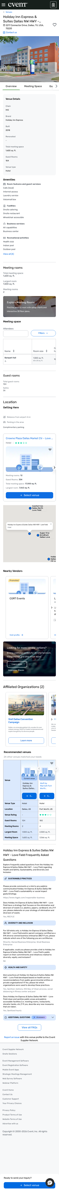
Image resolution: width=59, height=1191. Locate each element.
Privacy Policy (9, 1110)
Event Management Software (16, 1061)
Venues (9, 12)
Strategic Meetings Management (17, 1074)
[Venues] (53, 4)
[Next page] (52, 719)
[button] (29, 59)
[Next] (56, 86)
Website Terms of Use (12, 1119)
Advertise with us (10, 1123)
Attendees (8, 328)
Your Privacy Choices (12, 1103)
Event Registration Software (15, 1065)
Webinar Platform (10, 1083)
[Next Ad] (54, 467)
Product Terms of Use (12, 1115)
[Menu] (3, 5)
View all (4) (8, 254)
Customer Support (11, 1099)
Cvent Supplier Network (13, 1049)
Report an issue (12, 1037)
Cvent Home (8, 1090)
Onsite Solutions (10, 1054)
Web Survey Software (12, 1078)
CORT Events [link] (17, 598)
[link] (27, 586)
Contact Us (7, 1094)
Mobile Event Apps (11, 1070)
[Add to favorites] (54, 25)
